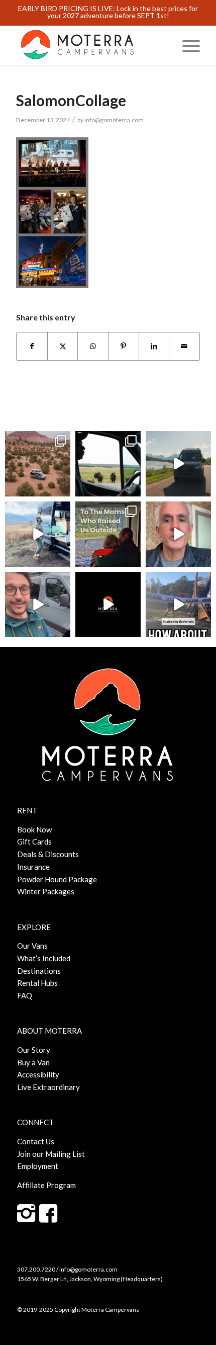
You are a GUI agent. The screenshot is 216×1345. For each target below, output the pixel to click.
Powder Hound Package (57, 879)
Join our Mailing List (51, 1153)
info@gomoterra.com (114, 120)
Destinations (39, 970)
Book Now (34, 829)
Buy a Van (33, 1062)
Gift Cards (34, 841)
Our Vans (32, 945)
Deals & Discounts (48, 854)
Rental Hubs (37, 982)
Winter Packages (45, 891)
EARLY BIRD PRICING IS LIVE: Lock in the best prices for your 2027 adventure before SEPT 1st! (108, 12)
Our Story (33, 1049)
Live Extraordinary (48, 1086)
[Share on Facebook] (32, 346)
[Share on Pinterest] (124, 346)
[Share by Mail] (184, 346)
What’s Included (43, 958)
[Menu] (186, 45)
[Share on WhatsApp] (93, 346)
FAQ (24, 995)
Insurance (33, 866)
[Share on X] (63, 346)
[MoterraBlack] (89, 45)
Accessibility (38, 1074)
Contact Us (35, 1141)
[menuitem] (186, 45)
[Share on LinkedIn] (154, 346)
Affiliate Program (46, 1185)
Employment (37, 1165)
